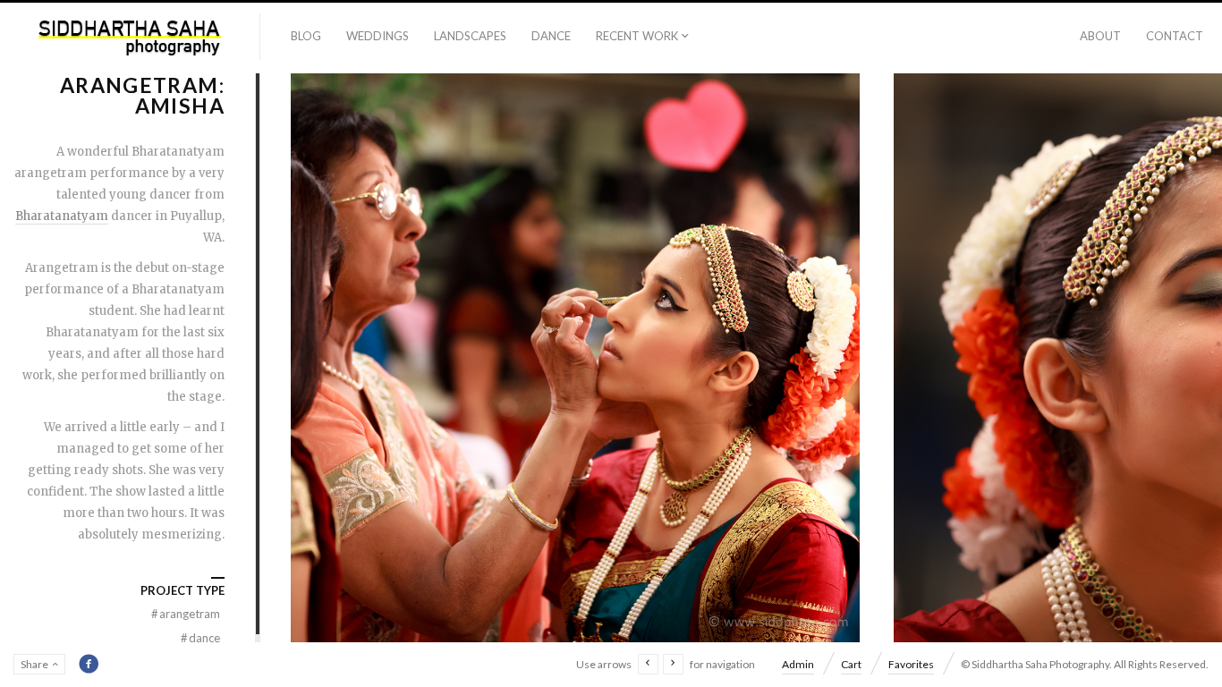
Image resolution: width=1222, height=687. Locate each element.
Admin (798, 664)
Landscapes (470, 36)
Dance (551, 36)
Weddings (377, 36)
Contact (1174, 36)
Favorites (911, 664)
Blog (306, 36)
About (1100, 36)
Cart (851, 664)
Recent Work (637, 36)
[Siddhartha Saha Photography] (130, 37)
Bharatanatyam (61, 216)
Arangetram (185, 613)
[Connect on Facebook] (88, 664)
